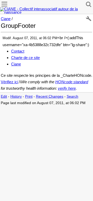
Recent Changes (49, 96)
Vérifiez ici (9, 82)
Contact (17, 51)
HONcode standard (71, 82)
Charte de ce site (25, 57)
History (16, 96)
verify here (67, 88)
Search (72, 96)
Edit (4, 96)
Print (29, 96)
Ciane (6, 18)
